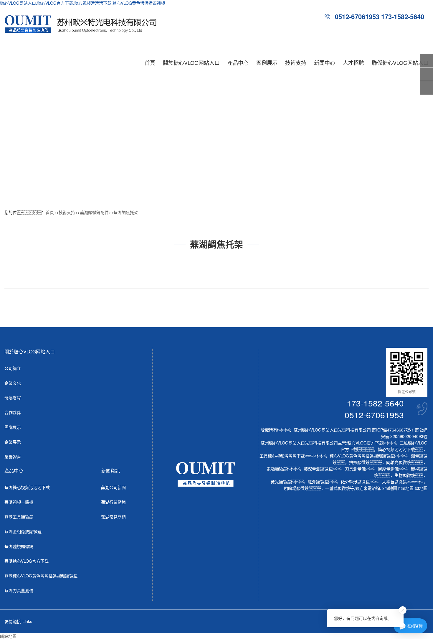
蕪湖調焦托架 (125, 212)
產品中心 (238, 62)
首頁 (150, 62)
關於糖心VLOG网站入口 (191, 62)
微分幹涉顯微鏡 (355, 482)
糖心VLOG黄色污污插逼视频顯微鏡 (362, 456)
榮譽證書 (12, 457)
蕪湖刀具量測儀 (18, 590)
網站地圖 (8, 636)
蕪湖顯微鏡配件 (94, 212)
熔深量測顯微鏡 (318, 469)
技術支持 (295, 62)
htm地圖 (406, 488)
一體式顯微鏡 (337, 488)
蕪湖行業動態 (113, 502)
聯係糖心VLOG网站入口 (400, 62)
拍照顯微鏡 (359, 462)
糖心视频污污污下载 (396, 449)
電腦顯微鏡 (277, 469)
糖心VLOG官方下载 (365, 443)
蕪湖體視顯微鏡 (18, 546)
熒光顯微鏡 (281, 482)
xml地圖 (389, 488)
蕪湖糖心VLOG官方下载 (26, 561)
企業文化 (12, 383)
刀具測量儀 (355, 469)
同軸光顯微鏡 (398, 462)
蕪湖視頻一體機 (18, 502)
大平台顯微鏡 (394, 482)
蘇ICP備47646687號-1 (393, 430)
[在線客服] (426, 74)
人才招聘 (353, 62)
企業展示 (12, 442)
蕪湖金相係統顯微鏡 (23, 531)
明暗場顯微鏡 (296, 488)
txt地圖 (421, 488)
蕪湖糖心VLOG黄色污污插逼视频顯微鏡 (40, 576)
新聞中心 (324, 62)
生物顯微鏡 (404, 475)
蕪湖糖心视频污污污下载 (27, 487)
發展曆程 (12, 398)
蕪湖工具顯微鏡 (18, 517)
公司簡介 (12, 368)
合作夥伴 (12, 412)
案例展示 (266, 62)
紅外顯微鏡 (318, 482)
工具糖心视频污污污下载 (282, 456)
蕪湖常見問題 (113, 517)
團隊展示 (12, 427)
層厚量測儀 (388, 469)
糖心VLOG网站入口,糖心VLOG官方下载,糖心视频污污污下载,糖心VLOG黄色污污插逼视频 (82, 3)
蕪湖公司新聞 (113, 487)
